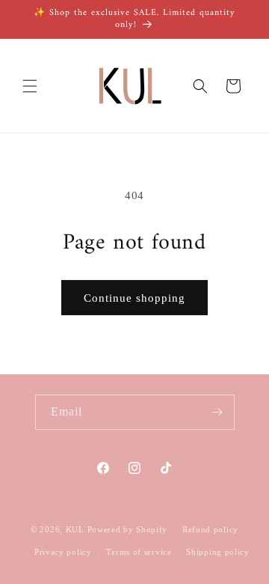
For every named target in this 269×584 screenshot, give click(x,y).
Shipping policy (218, 551)
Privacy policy (63, 551)
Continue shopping (134, 298)
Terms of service (138, 551)
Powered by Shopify (127, 528)
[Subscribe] (217, 412)
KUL (75, 528)
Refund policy (210, 529)
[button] (29, 86)
